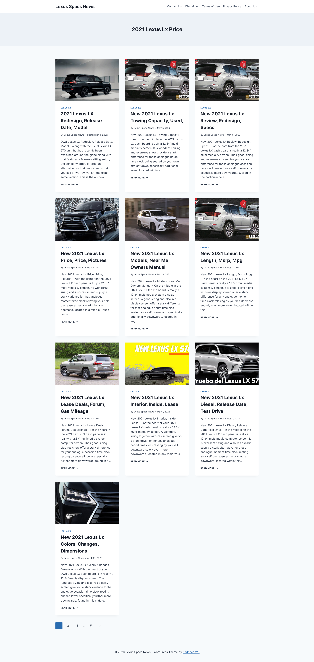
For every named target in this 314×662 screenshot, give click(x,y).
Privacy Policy (232, 6)
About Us (250, 6)
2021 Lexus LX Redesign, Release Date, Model (81, 120)
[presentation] (87, 80)
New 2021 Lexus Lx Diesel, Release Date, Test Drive (224, 404)
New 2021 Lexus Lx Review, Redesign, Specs (222, 120)
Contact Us (174, 6)
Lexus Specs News (74, 135)
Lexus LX (66, 108)
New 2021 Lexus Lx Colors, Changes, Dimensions (82, 544)
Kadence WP (191, 652)
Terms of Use (211, 6)
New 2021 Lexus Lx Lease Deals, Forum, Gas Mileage (83, 404)
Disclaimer (192, 6)
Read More (69, 184)
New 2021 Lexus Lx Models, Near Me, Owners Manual (152, 260)
